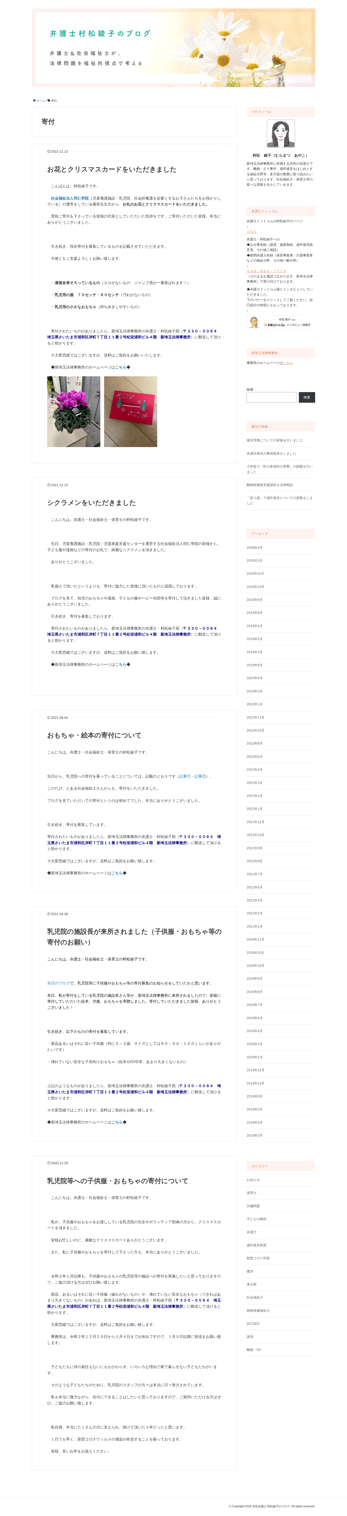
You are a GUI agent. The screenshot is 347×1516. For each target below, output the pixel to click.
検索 (250, 389)
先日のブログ (58, 983)
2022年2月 (255, 796)
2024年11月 (255, 573)
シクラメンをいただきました (91, 502)
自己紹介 (253, 1323)
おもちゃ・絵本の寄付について (94, 735)
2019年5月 (255, 1109)
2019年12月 (256, 1070)
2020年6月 (255, 1018)
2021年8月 (255, 861)
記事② (200, 776)
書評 (250, 1271)
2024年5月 (255, 639)
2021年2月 (255, 913)
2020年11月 (255, 953)
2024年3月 (255, 652)
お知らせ (253, 1180)
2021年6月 (255, 887)
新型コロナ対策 (258, 1258)
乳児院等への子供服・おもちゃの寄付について (118, 1181)
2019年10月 (256, 1083)
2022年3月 (255, 783)
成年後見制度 (257, 1245)
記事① (185, 776)
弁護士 (252, 1232)
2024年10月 (256, 587)
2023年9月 (255, 665)
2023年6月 (255, 678)
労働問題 (253, 1206)
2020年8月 (255, 992)
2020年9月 (255, 978)
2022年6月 (255, 756)
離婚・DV (254, 1350)
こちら (252, 232)
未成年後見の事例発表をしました (271, 453)
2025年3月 (255, 560)
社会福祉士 (255, 1297)
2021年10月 (256, 835)
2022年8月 (255, 743)
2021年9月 (255, 848)
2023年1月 (255, 704)
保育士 (252, 1193)
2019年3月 (255, 1135)
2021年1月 (255, 926)
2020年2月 (255, 1044)
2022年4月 (255, 769)
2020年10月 (256, 965)
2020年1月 (255, 1057)
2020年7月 (255, 1005)
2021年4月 (255, 900)
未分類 (252, 1284)
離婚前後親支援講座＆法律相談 (270, 485)
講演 (250, 1337)
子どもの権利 (257, 1219)
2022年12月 (256, 717)
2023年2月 (255, 691)
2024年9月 (255, 600)
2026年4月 (255, 547)
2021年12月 (256, 822)
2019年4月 (255, 1122)
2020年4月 (255, 1031)
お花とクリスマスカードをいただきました (112, 169)
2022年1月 (255, 809)
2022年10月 (256, 730)
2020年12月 (256, 939)
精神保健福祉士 (258, 1310)
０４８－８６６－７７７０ (266, 271)
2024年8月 (255, 613)
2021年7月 (255, 874)
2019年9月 (255, 1096)
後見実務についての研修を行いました (275, 440)
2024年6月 (255, 626)
